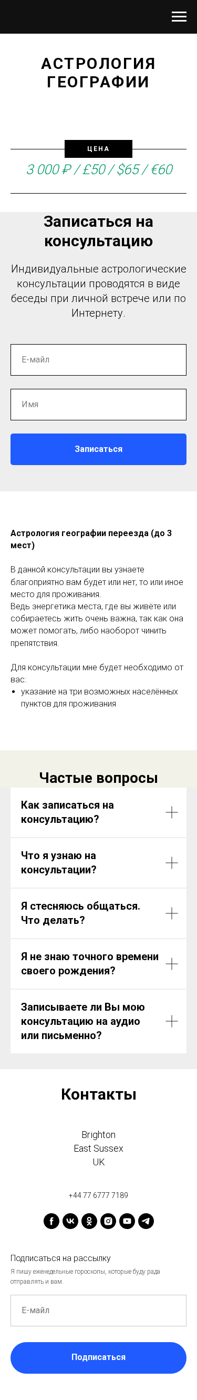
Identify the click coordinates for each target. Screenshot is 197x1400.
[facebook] (51, 1221)
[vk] (70, 1221)
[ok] (89, 1221)
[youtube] (127, 1221)
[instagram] (108, 1221)
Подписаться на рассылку (61, 1258)
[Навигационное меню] (179, 17)
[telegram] (146, 1221)
